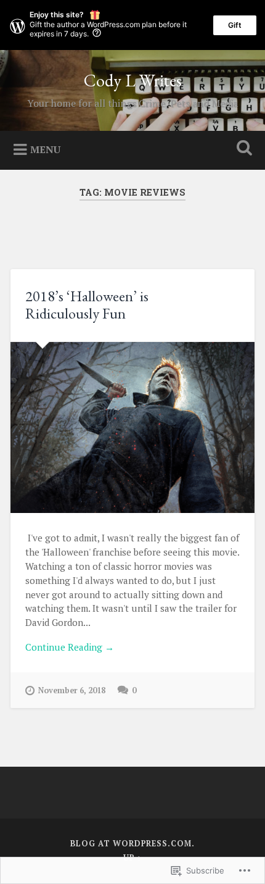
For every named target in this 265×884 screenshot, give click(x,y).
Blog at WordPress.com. (132, 843)
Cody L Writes (133, 80)
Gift (235, 25)
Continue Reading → (69, 647)
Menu (45, 149)
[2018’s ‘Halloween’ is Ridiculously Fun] (132, 427)
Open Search (242, 149)
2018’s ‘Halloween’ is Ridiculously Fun (87, 304)
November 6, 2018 (71, 690)
